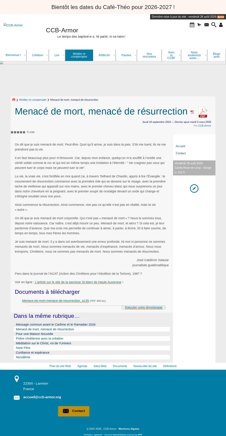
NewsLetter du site (145, 366)
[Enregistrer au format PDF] (193, 111)
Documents (120, 366)
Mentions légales (129, 428)
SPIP (140, 435)
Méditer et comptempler (33, 99)
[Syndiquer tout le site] (220, 16)
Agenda (82, 366)
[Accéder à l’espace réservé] (221, 25)
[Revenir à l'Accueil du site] (15, 100)
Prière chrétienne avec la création (39, 338)
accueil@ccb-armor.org (42, 397)
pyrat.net (98, 435)
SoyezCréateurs (120, 435)
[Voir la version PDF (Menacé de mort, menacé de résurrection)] (203, 111)
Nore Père (23, 348)
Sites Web (100, 366)
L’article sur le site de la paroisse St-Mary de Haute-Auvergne (78, 282)
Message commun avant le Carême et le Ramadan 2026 (56, 324)
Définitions (170, 366)
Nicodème (23, 357)
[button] (192, 25)
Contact (181, 153)
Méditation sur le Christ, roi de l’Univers (43, 343)
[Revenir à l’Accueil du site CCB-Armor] (17, 34)
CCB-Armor (204, 125)
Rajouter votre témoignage (143, 307)
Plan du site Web (60, 366)
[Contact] (206, 25)
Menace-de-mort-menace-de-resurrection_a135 (55, 300)
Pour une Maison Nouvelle (34, 334)
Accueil (180, 146)
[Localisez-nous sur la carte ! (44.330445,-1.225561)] (194, 188)
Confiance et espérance (32, 352)
